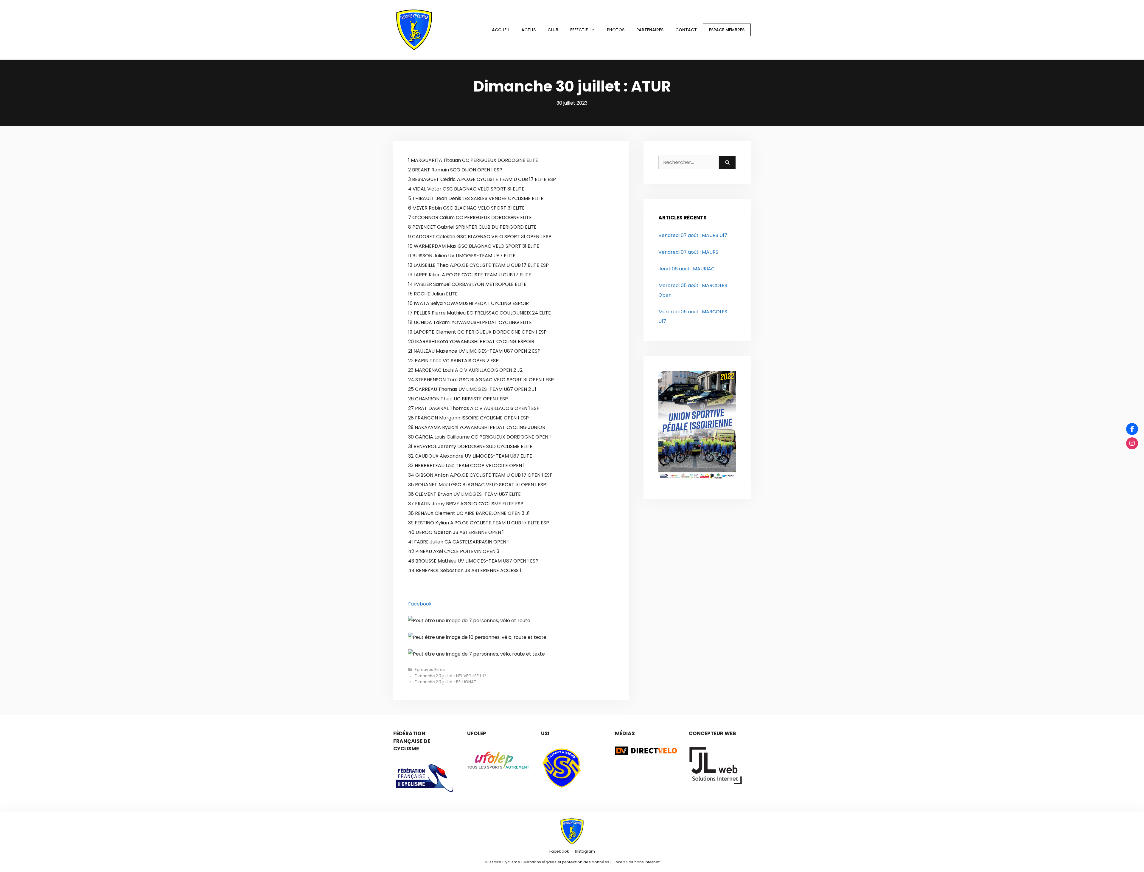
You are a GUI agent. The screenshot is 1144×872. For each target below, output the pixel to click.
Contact (686, 30)
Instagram (585, 851)
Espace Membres (726, 30)
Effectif (579, 30)
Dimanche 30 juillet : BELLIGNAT (445, 682)
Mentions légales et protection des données (566, 862)
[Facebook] (1132, 429)
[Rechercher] (727, 162)
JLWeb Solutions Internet (636, 862)
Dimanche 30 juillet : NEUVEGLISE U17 (450, 676)
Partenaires (649, 30)
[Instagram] (1132, 443)
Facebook (420, 603)
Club (553, 30)
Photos (615, 30)
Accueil (500, 30)
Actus (528, 30)
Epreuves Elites (430, 670)
